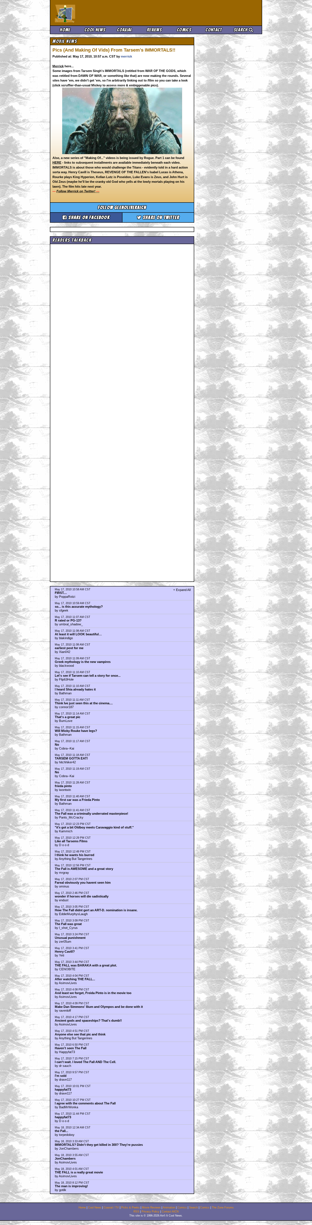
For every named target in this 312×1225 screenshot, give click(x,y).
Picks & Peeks (130, 1207)
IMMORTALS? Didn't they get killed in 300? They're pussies (99, 1144)
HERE (56, 162)
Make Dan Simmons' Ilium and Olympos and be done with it (99, 1006)
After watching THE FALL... (75, 979)
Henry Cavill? (65, 951)
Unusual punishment (70, 937)
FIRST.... (61, 593)
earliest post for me (69, 648)
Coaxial (124, 29)
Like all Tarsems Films (71, 841)
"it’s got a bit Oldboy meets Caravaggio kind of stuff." (94, 827)
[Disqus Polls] (122, 299)
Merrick (58, 66)
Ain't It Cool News (86, 12)
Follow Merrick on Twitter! (77, 191)
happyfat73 (63, 1089)
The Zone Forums (223, 1207)
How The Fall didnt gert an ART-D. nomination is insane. (96, 910)
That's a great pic (67, 717)
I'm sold (60, 1075)
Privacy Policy (150, 1211)
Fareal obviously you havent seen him (83, 882)
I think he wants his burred (74, 855)
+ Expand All (182, 590)
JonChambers (65, 1158)
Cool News (94, 29)
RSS (136, 1211)
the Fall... (61, 1131)
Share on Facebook (88, 217)
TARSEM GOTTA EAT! (71, 758)
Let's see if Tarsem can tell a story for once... (88, 675)
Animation (169, 1207)
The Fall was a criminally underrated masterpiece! (91, 813)
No (57, 744)
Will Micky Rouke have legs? (76, 731)
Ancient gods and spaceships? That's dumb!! (88, 1020)
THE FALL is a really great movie (79, 1172)
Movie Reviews (151, 1207)
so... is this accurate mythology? (79, 606)
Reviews (154, 29)
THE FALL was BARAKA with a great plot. (86, 965)
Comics (184, 29)
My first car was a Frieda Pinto (77, 800)
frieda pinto (63, 786)
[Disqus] (122, 409)
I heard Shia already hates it (75, 689)
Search (241, 29)
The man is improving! (71, 1186)
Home (65, 29)
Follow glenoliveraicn (122, 207)
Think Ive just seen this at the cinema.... (84, 703)
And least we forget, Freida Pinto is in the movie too (93, 993)
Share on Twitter (160, 217)
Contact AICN (170, 1211)
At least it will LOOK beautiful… (78, 634)
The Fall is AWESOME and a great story (84, 869)
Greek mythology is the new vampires (83, 662)
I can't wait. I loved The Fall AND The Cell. (85, 1062)
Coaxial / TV (111, 1207)
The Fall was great (68, 924)
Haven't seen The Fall (70, 1048)
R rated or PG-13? (68, 620)
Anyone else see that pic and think (80, 1034)
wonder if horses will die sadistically (81, 896)
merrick (126, 56)
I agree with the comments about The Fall (85, 1103)
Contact (213, 29)
